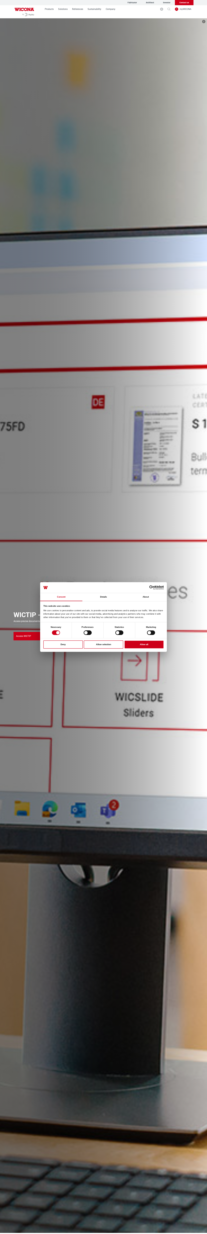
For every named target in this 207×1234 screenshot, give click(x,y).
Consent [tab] (61, 597)
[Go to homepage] (24, 11)
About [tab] (146, 597)
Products (49, 9)
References (77, 9)
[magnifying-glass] (169, 9)
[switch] (88, 633)
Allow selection (103, 644)
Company (110, 9)
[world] (161, 9)
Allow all (144, 644)
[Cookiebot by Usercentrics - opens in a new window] (151, 587)
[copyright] (203, 21)
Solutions (63, 9)
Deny (63, 644)
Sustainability (94, 9)
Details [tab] (103, 597)
